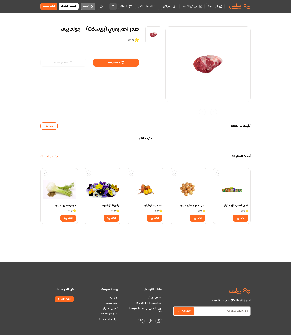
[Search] (113, 6)
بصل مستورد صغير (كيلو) (192, 205)
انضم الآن (66, 299)
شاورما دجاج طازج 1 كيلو (236, 205)
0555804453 (143, 303)
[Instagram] (158, 321)
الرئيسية (113, 297)
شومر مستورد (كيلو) (65, 205)
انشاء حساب (49, 6)
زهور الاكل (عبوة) (110, 205)
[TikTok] (150, 321)
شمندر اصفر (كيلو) (153, 205)
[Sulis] (240, 6)
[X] (141, 321)
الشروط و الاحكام (109, 313)
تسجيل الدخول (68, 6)
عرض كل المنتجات (49, 156)
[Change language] (101, 6)
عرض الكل (49, 126)
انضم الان (186, 311)
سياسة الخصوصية (108, 319)
